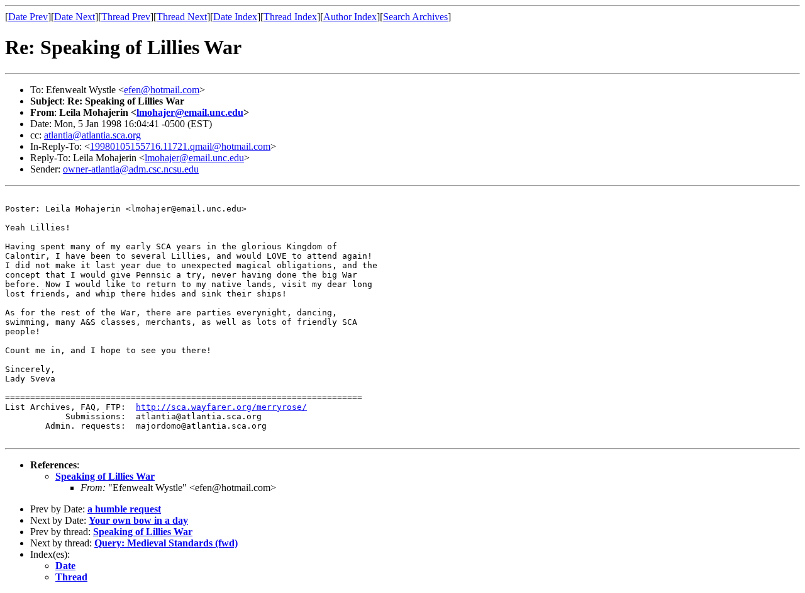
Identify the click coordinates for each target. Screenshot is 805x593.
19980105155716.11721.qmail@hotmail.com (180, 146)
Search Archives (415, 16)
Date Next (74, 16)
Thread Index (290, 16)
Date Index (235, 16)
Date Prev (28, 16)
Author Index (350, 16)
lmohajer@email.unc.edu (189, 112)
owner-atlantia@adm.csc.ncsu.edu (131, 169)
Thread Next (182, 16)
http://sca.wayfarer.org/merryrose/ (221, 407)
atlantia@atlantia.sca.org (92, 135)
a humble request (124, 509)
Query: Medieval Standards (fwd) (166, 543)
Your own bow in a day (138, 520)
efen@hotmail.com (161, 89)
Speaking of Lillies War (105, 476)
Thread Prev (125, 16)
